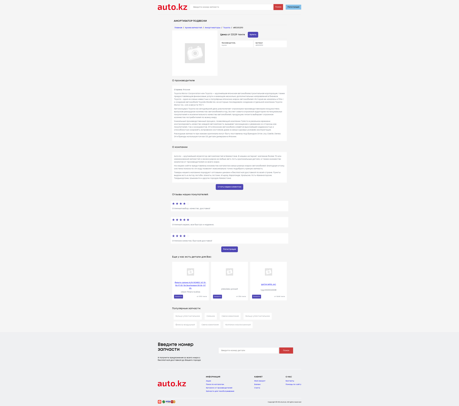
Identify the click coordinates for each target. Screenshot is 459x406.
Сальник (211, 316)
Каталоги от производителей (219, 388)
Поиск (278, 7)
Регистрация (293, 7)
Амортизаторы (212, 28)
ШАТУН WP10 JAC (268, 284)
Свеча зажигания (230, 316)
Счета (257, 388)
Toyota (226, 28)
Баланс (257, 384)
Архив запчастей (193, 28)
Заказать (178, 296)
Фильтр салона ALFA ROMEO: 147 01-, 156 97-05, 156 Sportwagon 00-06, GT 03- (190, 285)
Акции (208, 381)
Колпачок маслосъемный (238, 325)
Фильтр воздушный (185, 325)
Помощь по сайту (293, 384)
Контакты (290, 381)
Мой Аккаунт (259, 381)
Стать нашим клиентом (229, 187)
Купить (253, 35)
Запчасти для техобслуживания (220, 391)
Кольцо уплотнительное (187, 316)
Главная (178, 28)
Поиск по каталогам (215, 384)
